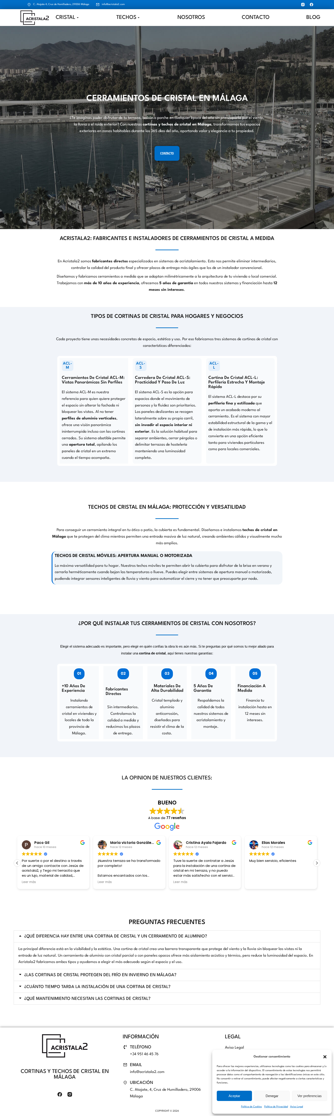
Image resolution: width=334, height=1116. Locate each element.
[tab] (167, 936)
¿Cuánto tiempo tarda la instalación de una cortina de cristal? (97, 987)
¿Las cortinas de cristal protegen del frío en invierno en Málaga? (100, 975)
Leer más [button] (29, 882)
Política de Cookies (251, 1107)
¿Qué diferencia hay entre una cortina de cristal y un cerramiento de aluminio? (115, 936)
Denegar (272, 1096)
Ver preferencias (309, 1096)
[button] (325, 1057)
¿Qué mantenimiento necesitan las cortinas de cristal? (87, 999)
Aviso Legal (296, 1107)
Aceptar (234, 1096)
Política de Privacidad (276, 1107)
